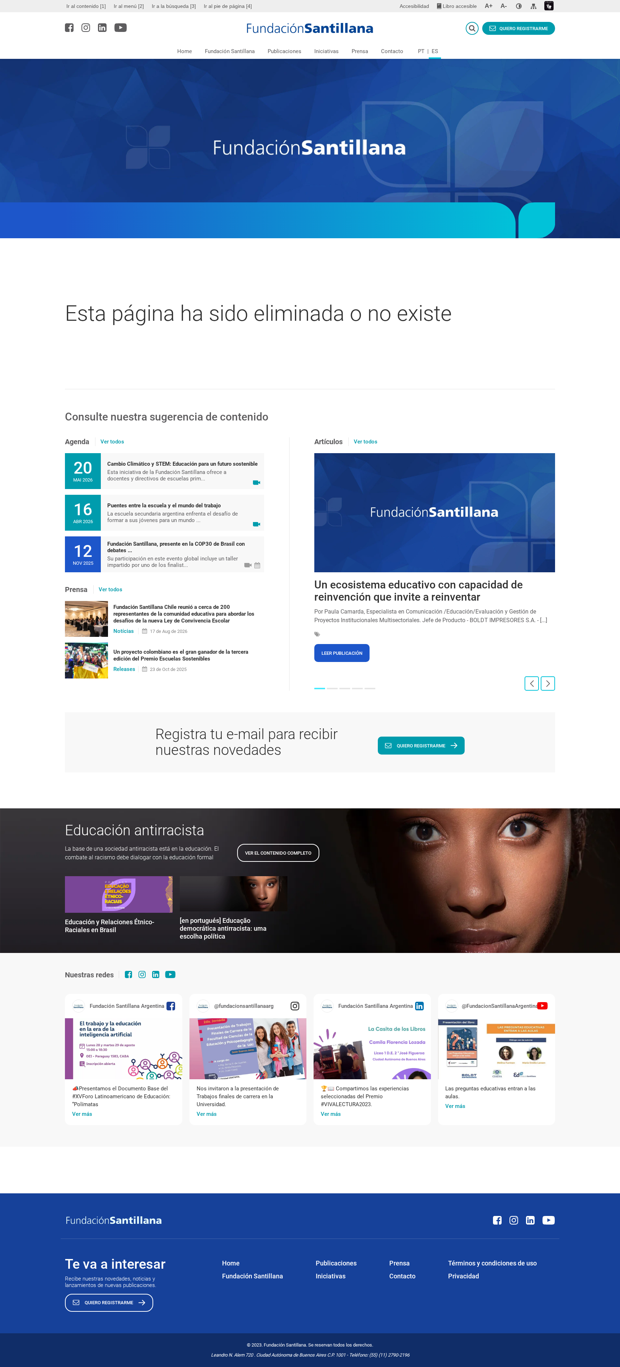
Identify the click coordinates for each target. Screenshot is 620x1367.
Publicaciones (284, 51)
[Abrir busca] (472, 28)
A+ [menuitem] (489, 6)
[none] (519, 6)
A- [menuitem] (504, 6)
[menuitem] (87, 6)
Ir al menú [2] (129, 6)
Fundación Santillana (230, 51)
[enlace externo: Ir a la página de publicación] (123, 1048)
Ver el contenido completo (278, 853)
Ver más (82, 1114)
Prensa (360, 51)
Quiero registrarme (523, 28)
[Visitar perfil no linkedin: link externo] (102, 27)
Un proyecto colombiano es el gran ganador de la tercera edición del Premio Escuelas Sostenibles (180, 655)
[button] (319, 688)
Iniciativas (326, 51)
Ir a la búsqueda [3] (174, 6)
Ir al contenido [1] (86, 6)
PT (421, 51)
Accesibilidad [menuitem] (414, 6)
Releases (124, 669)
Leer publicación (341, 653)
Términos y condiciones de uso (492, 1263)
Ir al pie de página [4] (228, 6)
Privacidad (463, 1276)
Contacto (392, 51)
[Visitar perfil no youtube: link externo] (120, 27)
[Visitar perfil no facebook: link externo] (69, 27)
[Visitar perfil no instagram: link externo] (85, 27)
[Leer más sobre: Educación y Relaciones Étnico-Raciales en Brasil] (119, 894)
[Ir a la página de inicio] (310, 28)
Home (184, 51)
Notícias (123, 631)
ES (435, 51)
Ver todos (112, 441)
